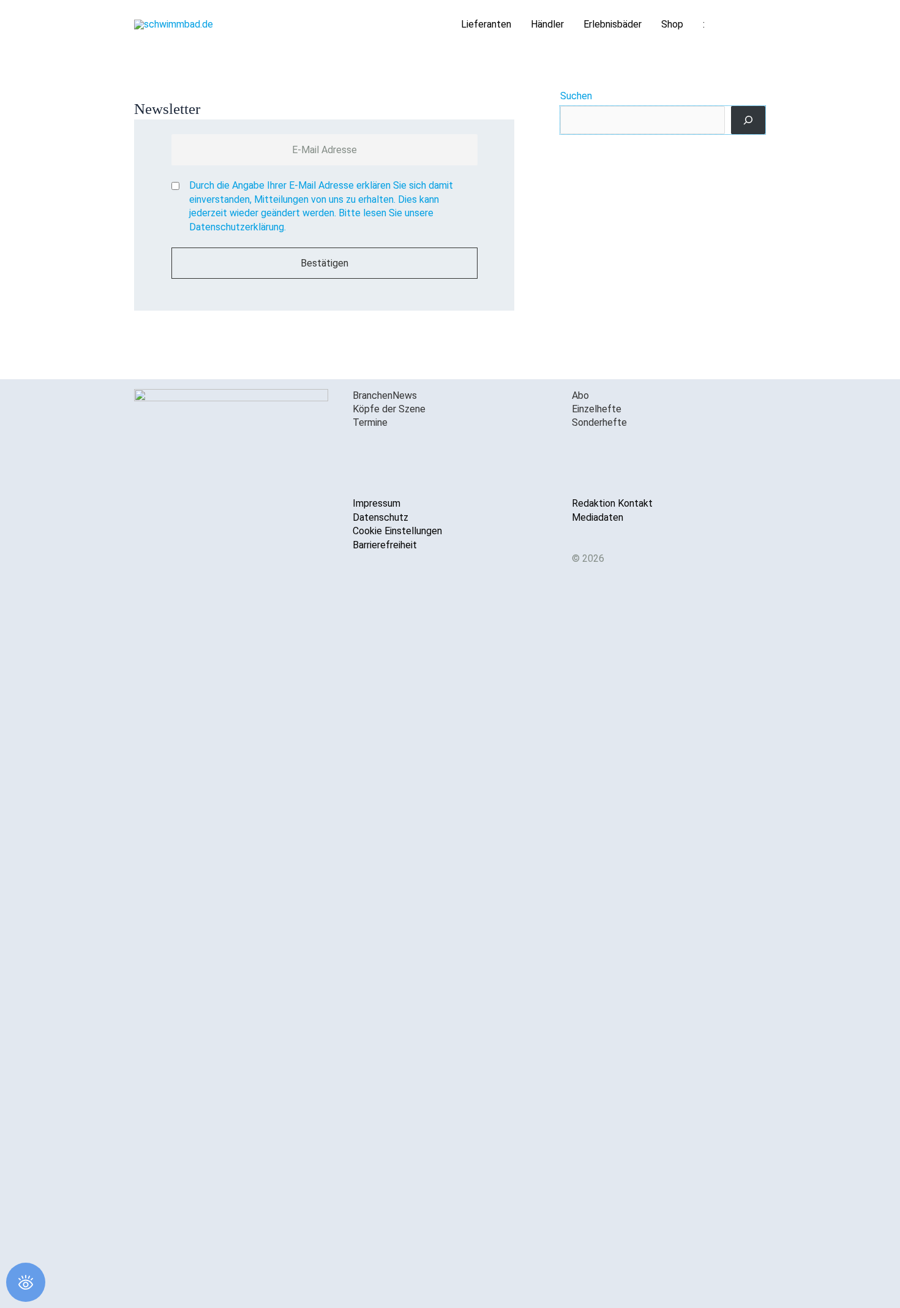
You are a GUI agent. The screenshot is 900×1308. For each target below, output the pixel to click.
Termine (370, 422)
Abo (580, 395)
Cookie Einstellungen (397, 531)
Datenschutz (380, 517)
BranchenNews (385, 395)
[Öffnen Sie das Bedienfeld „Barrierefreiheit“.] (25, 1282)
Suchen (576, 96)
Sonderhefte (599, 422)
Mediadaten (597, 517)
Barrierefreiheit (385, 545)
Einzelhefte (596, 409)
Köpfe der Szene (389, 409)
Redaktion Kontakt (612, 503)
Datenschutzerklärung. (237, 227)
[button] (751, 24)
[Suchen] (748, 120)
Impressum (376, 503)
